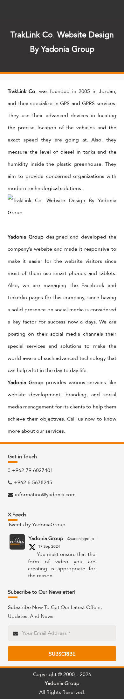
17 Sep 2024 (49, 546)
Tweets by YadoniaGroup (36, 524)
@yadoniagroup (80, 539)
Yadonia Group (46, 538)
